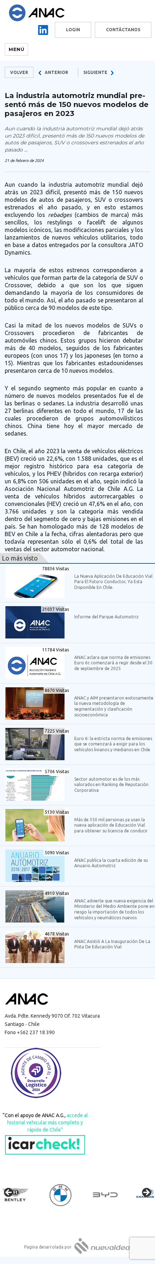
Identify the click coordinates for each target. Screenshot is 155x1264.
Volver (19, 72)
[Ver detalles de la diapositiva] (21, 1195)
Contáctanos (123, 29)
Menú (16, 49)
